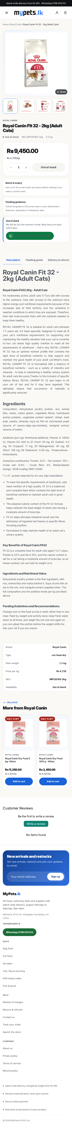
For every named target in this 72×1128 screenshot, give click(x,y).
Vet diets (7, 963)
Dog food (8, 948)
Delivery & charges (13, 1002)
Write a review (36, 824)
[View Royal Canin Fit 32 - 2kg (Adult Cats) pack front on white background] (10, 106)
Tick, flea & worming (14, 971)
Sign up (55, 876)
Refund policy (10, 1070)
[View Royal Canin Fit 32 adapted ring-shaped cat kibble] (27, 106)
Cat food (7, 956)
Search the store (12, 1032)
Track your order (12, 1024)
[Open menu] (6, 13)
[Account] (57, 13)
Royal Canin (16, 24)
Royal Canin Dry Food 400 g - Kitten (50, 760)
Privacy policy (10, 1055)
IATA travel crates (12, 978)
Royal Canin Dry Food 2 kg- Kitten (17, 760)
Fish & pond (9, 985)
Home (6, 24)
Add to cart (19, 781)
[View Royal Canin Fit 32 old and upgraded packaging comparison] (60, 106)
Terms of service (12, 1063)
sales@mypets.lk (11, 923)
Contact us (9, 1017)
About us (8, 1048)
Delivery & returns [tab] (58, 259)
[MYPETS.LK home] (28, 12)
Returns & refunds (13, 1009)
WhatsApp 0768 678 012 (19, 932)
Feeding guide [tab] (34, 259)
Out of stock (48, 167)
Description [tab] (13, 259)
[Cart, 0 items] (65, 13)
